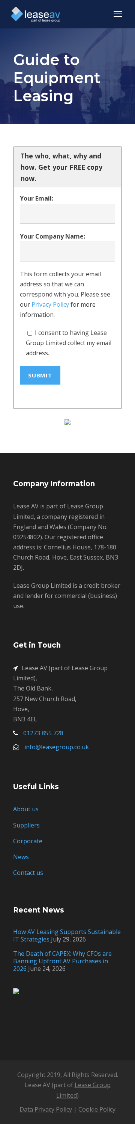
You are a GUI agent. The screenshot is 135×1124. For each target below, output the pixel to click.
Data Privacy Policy (46, 1109)
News (21, 857)
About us (26, 809)
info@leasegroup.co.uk (56, 747)
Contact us (28, 872)
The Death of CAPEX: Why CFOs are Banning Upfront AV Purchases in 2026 (62, 961)
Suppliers (26, 825)
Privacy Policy (50, 304)
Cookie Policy (97, 1109)
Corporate (27, 841)
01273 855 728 (43, 733)
